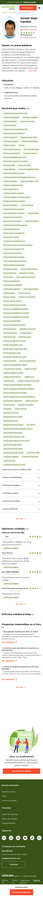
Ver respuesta (8, 642)
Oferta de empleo (9, 819)
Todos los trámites (10, 814)
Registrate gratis (21, 771)
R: (2, 634)
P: (2, 632)
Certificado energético (11, 485)
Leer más (32, 71)
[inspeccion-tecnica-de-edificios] (38, 470)
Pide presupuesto (28, 8)
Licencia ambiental (10, 509)
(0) (32, 614)
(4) (3, 627)
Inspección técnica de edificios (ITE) (16, 470)
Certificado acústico (10, 493)
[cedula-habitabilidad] (38, 477)
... (26, 71)
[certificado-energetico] (38, 485)
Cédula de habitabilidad (12, 477)
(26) (34, 32)
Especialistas (13, 12)
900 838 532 (7, 851)
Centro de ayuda (9, 801)
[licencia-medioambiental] (38, 509)
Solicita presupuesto (21, 892)
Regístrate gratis (29, 2)
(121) (28, 108)
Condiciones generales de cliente (25, 882)
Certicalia (4, 12)
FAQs (4, 796)
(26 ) (27, 529)
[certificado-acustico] (38, 493)
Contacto (13, 864)
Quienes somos (8, 792)
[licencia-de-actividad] (38, 501)
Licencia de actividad (11, 501)
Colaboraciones (8, 823)
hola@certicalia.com (11, 858)
